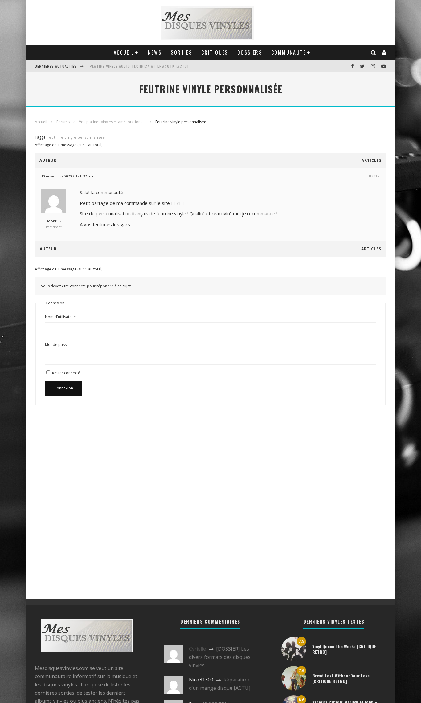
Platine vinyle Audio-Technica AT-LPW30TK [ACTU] (139, 66)
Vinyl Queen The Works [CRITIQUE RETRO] (344, 649)
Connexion (63, 388)
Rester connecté (66, 373)
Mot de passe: (57, 344)
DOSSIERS (249, 52)
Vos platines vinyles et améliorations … (112, 121)
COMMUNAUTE (288, 52)
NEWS (155, 52)
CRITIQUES (214, 52)
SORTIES (181, 52)
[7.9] (293, 659)
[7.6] (293, 688)
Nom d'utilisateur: (60, 316)
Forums (63, 121)
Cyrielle (197, 648)
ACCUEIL (124, 52)
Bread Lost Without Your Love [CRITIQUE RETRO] (341, 678)
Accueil (41, 121)
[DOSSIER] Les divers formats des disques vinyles (220, 656)
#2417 (374, 176)
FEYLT (178, 203)
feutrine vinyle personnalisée (76, 137)
